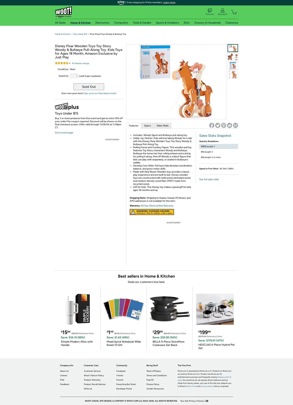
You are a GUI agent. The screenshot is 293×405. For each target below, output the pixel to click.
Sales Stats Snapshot (215, 136)
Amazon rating (80, 63)
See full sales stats (209, 179)
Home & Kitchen (62, 34)
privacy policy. (207, 386)
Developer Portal (124, 389)
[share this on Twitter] (217, 125)
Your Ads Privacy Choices (192, 401)
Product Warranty (92, 380)
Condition (63, 69)
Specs (147, 125)
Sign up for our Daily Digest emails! (100, 93)
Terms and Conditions (156, 375)
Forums (210, 14)
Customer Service (92, 371)
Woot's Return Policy (94, 375)
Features (133, 125)
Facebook (120, 371)
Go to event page (64, 132)
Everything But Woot (126, 384)
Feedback (64, 384)
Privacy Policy (152, 384)
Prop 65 (150, 380)
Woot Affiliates (153, 371)
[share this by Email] (235, 125)
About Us (64, 371)
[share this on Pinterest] (223, 125)
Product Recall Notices (95, 384)
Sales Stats (163, 125)
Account (222, 14)
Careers (63, 375)
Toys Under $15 (80, 34)
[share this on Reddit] (229, 125)
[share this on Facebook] (211, 125)
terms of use (191, 386)
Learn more (169, 2)
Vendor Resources (155, 389)
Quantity (64, 75)
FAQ (62, 380)
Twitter (119, 375)
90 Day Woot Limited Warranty (157, 205)
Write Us (88, 389)
